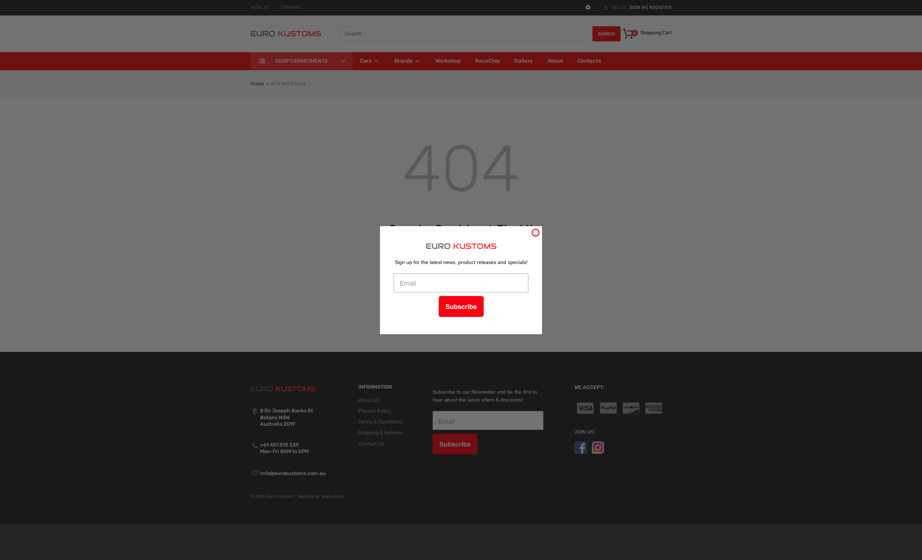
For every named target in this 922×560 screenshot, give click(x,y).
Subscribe (461, 306)
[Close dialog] (535, 232)
